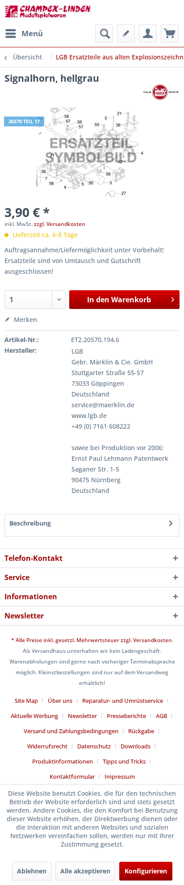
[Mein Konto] (148, 33)
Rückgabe (141, 731)
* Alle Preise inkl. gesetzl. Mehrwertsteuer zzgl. (72, 640)
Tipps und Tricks (124, 761)
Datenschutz (94, 746)
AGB (161, 716)
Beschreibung (30, 523)
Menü (32, 33)
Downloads (136, 746)
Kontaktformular (72, 776)
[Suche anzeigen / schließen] (104, 33)
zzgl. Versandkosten (59, 224)
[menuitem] (23, 33)
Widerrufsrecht (47, 746)
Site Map (26, 701)
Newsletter (82, 716)
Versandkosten (152, 640)
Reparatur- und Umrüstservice (122, 701)
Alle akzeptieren (85, 871)
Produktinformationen (62, 761)
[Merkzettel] (126, 33)
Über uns (60, 701)
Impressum (120, 776)
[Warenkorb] (170, 33)
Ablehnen (31, 871)
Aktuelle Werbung (34, 716)
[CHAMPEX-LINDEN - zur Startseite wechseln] (48, 12)
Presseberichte (126, 716)
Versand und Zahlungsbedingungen (71, 731)
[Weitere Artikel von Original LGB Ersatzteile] (161, 92)
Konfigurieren (146, 871)
